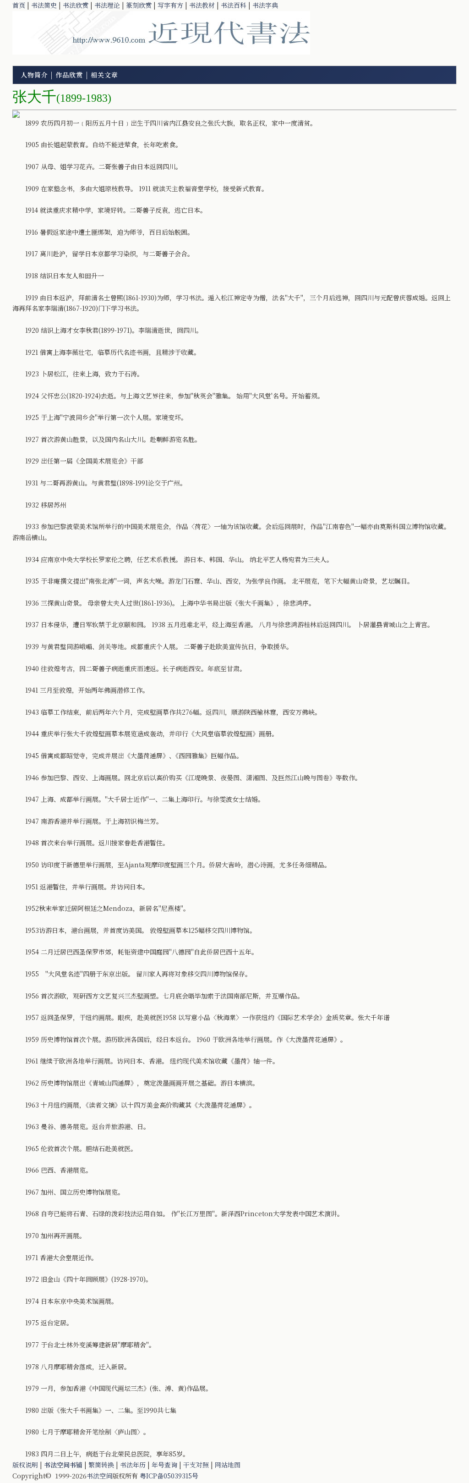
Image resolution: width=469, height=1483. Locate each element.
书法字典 (265, 5)
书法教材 (202, 5)
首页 (18, 5)
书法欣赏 (75, 5)
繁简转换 (101, 1464)
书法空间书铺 (63, 1464)
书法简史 (44, 5)
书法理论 (107, 5)
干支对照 (196, 1464)
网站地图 (227, 1464)
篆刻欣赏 (139, 5)
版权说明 (25, 1464)
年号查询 (164, 1464)
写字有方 (170, 5)
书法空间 (99, 1475)
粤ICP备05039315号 (169, 1475)
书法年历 (133, 1464)
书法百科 (233, 5)
